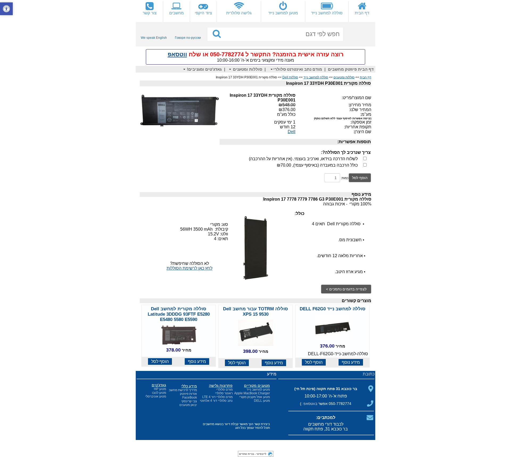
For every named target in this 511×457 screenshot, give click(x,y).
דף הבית (365, 77)
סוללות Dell (290, 77)
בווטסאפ (310, 403)
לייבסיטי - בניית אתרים (252, 453)
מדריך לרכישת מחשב (183, 390)
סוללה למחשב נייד (315, 77)
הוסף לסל (360, 178)
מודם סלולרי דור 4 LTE (217, 397)
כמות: (344, 178)
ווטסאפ (177, 54)
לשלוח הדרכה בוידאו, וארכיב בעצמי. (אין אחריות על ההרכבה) (303, 158)
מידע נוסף (351, 362)
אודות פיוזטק (188, 394)
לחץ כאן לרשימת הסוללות (189, 268)
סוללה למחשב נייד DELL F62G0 (332, 308)
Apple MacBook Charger (252, 393)
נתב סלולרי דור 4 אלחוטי (216, 401)
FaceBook (189, 397)
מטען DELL (262, 401)
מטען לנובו (159, 393)
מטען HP (160, 389)
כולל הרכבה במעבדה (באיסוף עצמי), (317, 165)
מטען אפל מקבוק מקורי (254, 397)
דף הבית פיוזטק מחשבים (351, 69)
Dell (291, 131)
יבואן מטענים (188, 405)
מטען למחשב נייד (258, 389)
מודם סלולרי (224, 389)
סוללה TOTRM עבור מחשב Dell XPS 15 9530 (255, 311)
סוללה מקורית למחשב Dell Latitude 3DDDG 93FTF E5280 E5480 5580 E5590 (179, 314)
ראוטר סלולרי (224, 393)
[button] (6, 8)
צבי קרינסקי (189, 401)
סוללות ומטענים (344, 77)
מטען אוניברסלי (155, 396)
